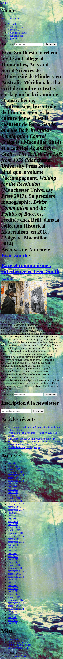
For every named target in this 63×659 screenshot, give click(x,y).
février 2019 (14, 466)
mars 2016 (13, 559)
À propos (12, 38)
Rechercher (7, 44)
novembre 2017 (16, 504)
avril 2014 (13, 620)
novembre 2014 (16, 602)
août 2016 (13, 544)
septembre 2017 (16, 509)
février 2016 (14, 562)
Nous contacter (15, 35)
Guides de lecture (17, 27)
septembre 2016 (16, 541)
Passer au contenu (10, 18)
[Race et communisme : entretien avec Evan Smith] (24, 313)
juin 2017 (12, 515)
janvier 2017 (14, 530)
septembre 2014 (16, 608)
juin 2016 (12, 550)
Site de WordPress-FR (19, 647)
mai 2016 (12, 553)
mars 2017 (13, 524)
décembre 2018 (15, 472)
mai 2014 (12, 617)
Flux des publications (18, 642)
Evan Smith (14, 256)
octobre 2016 (14, 538)
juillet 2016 (13, 547)
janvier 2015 (14, 597)
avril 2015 (13, 588)
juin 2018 (12, 483)
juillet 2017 (13, 512)
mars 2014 (13, 623)
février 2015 (14, 594)
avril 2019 (13, 463)
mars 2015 (13, 591)
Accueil (12, 24)
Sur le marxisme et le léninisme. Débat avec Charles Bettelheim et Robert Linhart (34, 443)
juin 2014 (12, 614)
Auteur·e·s (13, 29)
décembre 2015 (15, 568)
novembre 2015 (16, 570)
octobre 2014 (14, 605)
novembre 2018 (16, 474)
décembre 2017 (15, 501)
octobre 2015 (14, 573)
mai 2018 (12, 486)
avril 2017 (13, 521)
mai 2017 (12, 518)
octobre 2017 (14, 506)
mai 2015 (12, 585)
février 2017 (14, 527)
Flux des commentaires (19, 644)
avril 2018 (13, 489)
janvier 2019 (14, 469)
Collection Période (17, 32)
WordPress (20, 656)
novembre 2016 (16, 536)
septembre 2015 (16, 576)
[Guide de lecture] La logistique (24, 447)
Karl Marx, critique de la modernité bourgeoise (31, 438)
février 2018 (14, 495)
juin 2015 (12, 582)
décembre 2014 (15, 600)
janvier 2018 (14, 498)
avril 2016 (13, 556)
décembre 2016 (15, 533)
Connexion (13, 639)
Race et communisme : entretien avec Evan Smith (30, 268)
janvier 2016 (14, 565)
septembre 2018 (16, 480)
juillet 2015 (13, 579)
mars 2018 (13, 492)
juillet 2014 (13, 611)
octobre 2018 (14, 477)
